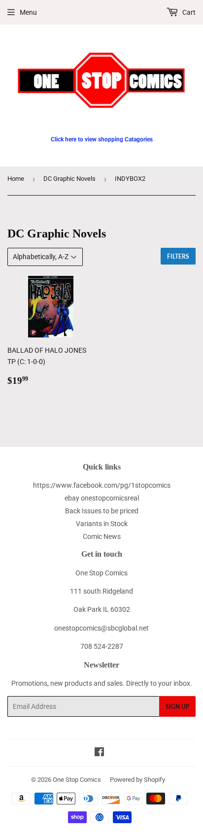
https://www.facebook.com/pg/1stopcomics (101, 485)
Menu (28, 12)
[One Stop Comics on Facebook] (99, 753)
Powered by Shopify (137, 779)
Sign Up (177, 706)
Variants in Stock (102, 524)
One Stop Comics (77, 779)
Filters (178, 256)
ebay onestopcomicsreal (102, 498)
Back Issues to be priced (101, 511)
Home (15, 178)
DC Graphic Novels (69, 178)
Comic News (102, 536)
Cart (188, 12)
